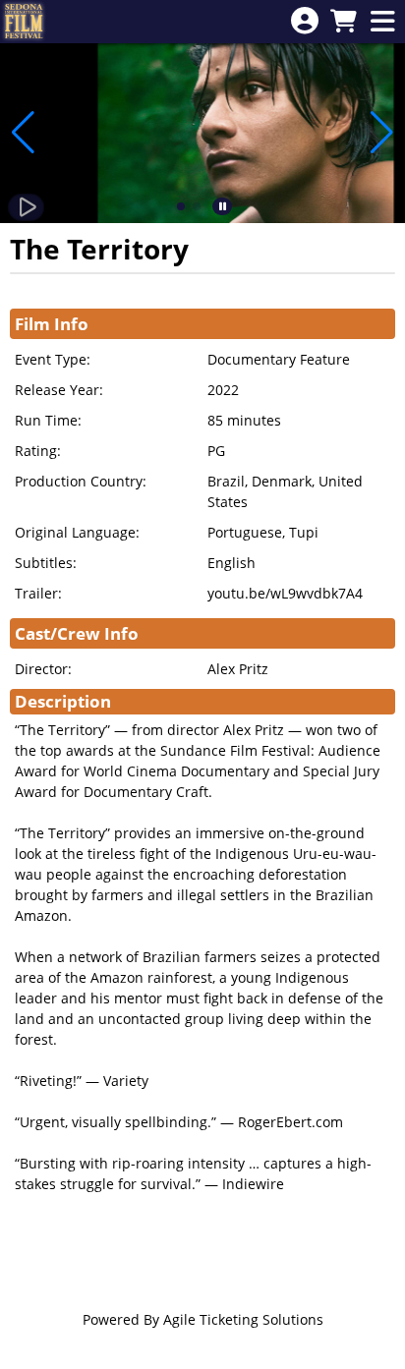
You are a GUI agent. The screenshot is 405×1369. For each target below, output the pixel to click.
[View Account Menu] (304, 21)
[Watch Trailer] (26, 207)
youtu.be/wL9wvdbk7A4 (285, 593)
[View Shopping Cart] (343, 22)
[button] (181, 206)
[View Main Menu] (382, 22)
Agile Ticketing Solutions (243, 1319)
